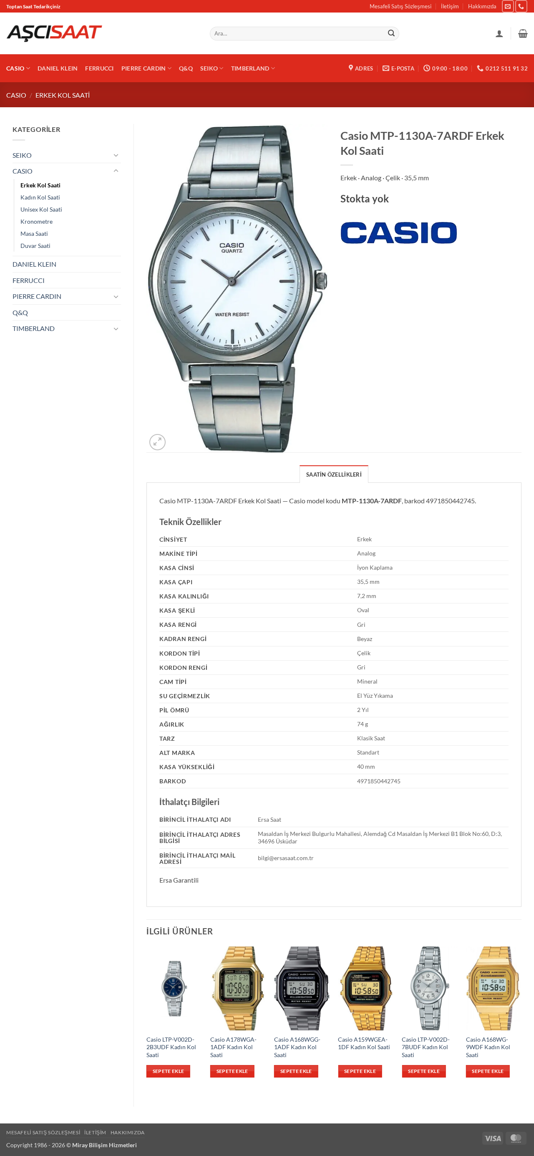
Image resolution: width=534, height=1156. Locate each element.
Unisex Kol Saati (41, 209)
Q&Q (186, 68)
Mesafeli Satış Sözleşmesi (400, 6)
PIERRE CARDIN (143, 68)
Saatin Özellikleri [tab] (334, 474)
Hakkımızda (482, 6)
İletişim (450, 6)
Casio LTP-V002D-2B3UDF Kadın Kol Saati (171, 1047)
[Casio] (398, 233)
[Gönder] (391, 34)
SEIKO (209, 68)
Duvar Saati (35, 245)
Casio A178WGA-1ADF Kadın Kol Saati (233, 1047)
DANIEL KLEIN (58, 68)
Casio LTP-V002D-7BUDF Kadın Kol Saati (426, 1047)
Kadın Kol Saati (40, 197)
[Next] (521, 1019)
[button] (523, 33)
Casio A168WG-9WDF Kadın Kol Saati (488, 1047)
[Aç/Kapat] (116, 155)
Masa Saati (34, 233)
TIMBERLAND (250, 68)
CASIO (15, 68)
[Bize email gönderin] (508, 6)
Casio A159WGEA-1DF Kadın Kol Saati (364, 1043)
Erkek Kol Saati (62, 95)
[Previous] (147, 1019)
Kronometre (36, 221)
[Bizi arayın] (521, 6)
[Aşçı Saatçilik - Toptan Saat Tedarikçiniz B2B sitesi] (54, 33)
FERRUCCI (99, 68)
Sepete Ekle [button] (168, 1071)
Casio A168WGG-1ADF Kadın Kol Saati (297, 1047)
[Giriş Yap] (499, 33)
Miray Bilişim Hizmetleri (104, 1144)
